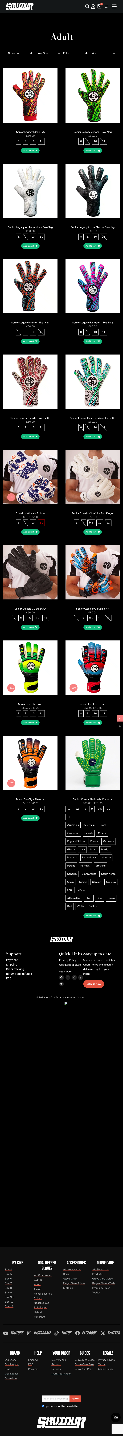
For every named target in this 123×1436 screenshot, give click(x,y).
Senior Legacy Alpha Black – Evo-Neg (93, 227)
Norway (106, 857)
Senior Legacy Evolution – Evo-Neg (92, 322)
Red (69, 906)
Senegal (72, 874)
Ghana (71, 849)
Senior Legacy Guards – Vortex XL (30, 418)
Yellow (94, 906)
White (80, 906)
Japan (93, 849)
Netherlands (89, 857)
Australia (89, 825)
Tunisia (83, 882)
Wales (81, 890)
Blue (99, 898)
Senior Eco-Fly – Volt (30, 704)
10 (33, 141)
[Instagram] (74, 977)
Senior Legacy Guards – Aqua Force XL (92, 418)
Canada (88, 833)
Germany (108, 841)
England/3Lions (76, 841)
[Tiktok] (80, 977)
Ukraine (96, 882)
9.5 (91, 522)
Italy (82, 849)
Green (111, 898)
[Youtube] (61, 984)
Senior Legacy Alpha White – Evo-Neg (30, 227)
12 (68, 809)
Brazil (103, 825)
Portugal (85, 865)
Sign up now (93, 984)
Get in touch (65, 971)
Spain (70, 882)
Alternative (73, 898)
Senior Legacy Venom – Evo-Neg (93, 132)
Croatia (102, 833)
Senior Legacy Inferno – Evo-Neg (30, 322)
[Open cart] (99, 6)
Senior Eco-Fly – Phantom (30, 799)
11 (41, 141)
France (94, 841)
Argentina (73, 825)
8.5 (77, 809)
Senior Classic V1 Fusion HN (92, 609)
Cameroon (73, 833)
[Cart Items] (106, 6)
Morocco (72, 857)
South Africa (89, 874)
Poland (71, 865)
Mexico (105, 849)
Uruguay (111, 882)
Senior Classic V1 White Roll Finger (93, 513)
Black (89, 898)
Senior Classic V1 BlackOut (30, 609)
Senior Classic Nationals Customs (92, 799)
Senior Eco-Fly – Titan (92, 704)
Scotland (100, 865)
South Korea (108, 874)
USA (70, 890)
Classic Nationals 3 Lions (30, 513)
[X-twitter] (68, 977)
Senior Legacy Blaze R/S (30, 132)
